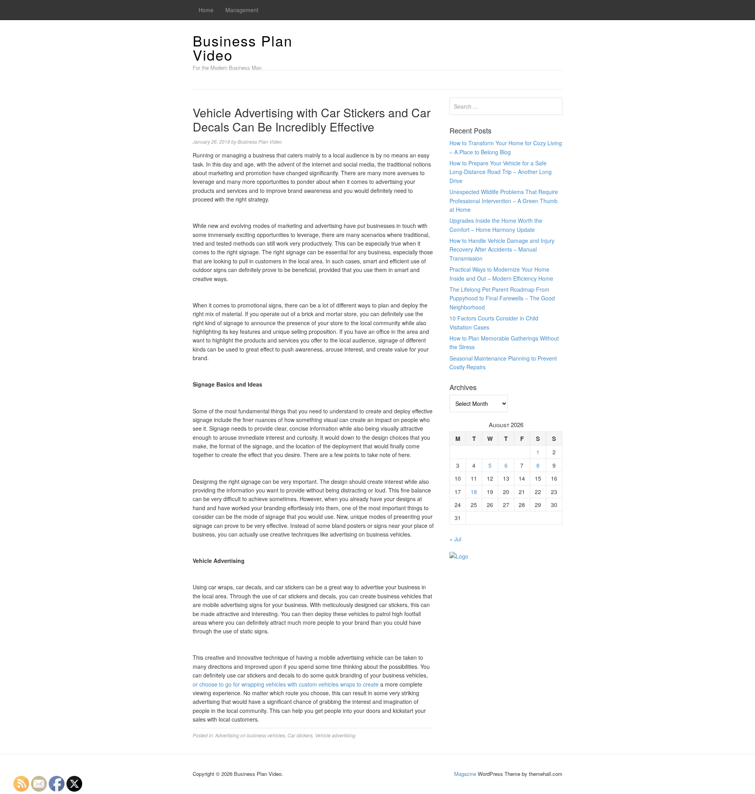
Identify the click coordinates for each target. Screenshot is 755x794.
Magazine (465, 773)
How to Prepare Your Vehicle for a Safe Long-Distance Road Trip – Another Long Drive (500, 172)
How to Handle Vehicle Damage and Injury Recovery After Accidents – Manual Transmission (501, 249)
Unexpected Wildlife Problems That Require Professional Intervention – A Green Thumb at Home (503, 200)
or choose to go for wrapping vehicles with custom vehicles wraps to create (286, 684)
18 (474, 492)
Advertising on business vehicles (250, 735)
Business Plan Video (243, 47)
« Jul (455, 539)
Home (206, 10)
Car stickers (300, 735)
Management (241, 10)
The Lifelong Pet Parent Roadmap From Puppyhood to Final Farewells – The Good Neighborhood (502, 298)
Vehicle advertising (335, 735)
